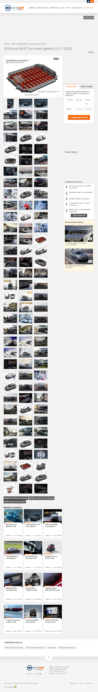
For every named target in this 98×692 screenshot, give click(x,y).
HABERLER (32, 8)
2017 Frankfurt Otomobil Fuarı (35, 648)
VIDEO (68, 8)
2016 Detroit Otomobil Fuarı (67, 648)
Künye (81, 683)
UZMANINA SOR (88, 8)
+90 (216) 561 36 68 (61, 673)
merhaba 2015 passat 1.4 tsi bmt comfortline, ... (79, 204)
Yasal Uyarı (89, 683)
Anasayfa (7, 44)
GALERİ (62, 8)
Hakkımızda (74, 683)
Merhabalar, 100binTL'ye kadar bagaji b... (80, 193)
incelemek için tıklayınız (16, 498)
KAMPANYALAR (54, 8)
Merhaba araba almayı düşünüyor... (80, 199)
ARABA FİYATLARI (42, 8)
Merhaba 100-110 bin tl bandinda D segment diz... (80, 210)
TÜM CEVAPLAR (79, 215)
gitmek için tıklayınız (15, 502)
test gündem (52, 648)
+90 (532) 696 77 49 (58, 671)
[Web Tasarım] (15, 687)
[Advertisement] (50, 28)
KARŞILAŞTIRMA (77, 8)
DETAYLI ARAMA (86, 87)
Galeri (13, 44)
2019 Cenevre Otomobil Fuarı (14, 648)
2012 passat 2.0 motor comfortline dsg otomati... (80, 187)
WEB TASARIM (9, 687)
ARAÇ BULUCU (71, 87)
